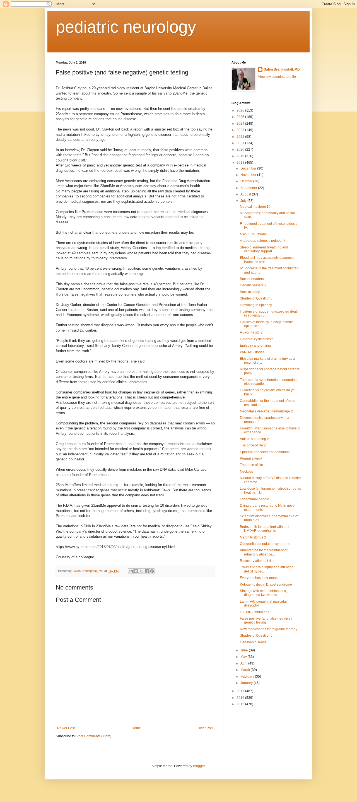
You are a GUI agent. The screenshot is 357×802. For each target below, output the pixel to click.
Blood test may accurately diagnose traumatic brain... (267, 260)
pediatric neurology (126, 27)
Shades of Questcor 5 (256, 635)
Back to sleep (250, 292)
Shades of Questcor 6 (256, 298)
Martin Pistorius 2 (253, 537)
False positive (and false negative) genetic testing (266, 620)
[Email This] (131, 571)
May (244, 657)
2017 (241, 691)
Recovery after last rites (257, 561)
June (244, 650)
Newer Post (66, 728)
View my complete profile (277, 77)
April (244, 663)
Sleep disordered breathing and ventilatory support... (264, 249)
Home (136, 728)
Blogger (199, 766)
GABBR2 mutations (254, 612)
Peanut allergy (251, 458)
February (247, 676)
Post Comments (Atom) (93, 736)
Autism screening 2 (254, 439)
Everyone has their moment (260, 578)
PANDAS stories (252, 352)
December (248, 168)
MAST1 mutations (253, 234)
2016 (241, 698)
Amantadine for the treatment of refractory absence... (263, 552)
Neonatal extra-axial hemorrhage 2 (266, 411)
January (247, 683)
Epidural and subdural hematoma (265, 452)
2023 (241, 130)
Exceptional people (254, 499)
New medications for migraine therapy (268, 629)
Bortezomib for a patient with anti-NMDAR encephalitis (265, 529)
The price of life (251, 465)
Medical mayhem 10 (255, 207)
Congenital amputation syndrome (265, 544)
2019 (241, 156)
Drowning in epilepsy (256, 305)
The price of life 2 (253, 445)
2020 (241, 149)
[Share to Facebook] (146, 571)
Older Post (205, 728)
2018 (241, 163)
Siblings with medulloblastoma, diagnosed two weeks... (263, 593)
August (246, 194)
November (248, 175)
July (243, 201)
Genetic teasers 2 (253, 285)
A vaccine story (251, 332)
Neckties (246, 472)
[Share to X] (141, 571)
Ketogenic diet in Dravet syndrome (266, 584)
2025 (241, 117)
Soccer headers (252, 279)
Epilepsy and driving (255, 345)
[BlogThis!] (136, 571)
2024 (241, 123)
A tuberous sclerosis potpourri (262, 241)
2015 (241, 704)
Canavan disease (253, 642)
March (245, 670)
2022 (241, 137)
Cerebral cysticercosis (256, 339)
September (249, 188)
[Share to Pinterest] (152, 571)
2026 (241, 110)
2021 (241, 143)
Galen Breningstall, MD (282, 69)
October (246, 181)
